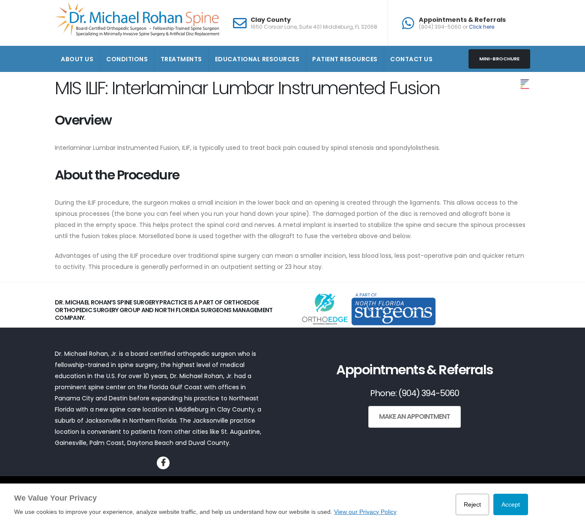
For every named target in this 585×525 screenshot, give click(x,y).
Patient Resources (345, 59)
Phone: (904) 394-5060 (414, 393)
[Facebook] (163, 462)
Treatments (181, 59)
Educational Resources (257, 59)
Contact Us (411, 59)
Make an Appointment (414, 416)
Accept (510, 504)
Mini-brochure (499, 58)
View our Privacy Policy (365, 511)
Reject (472, 504)
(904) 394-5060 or (456, 27)
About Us (77, 59)
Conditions (127, 59)
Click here (481, 26)
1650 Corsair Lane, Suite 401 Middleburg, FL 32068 (314, 27)
